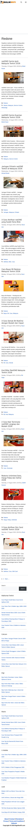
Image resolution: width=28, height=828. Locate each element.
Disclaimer (19, 819)
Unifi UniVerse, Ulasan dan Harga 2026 (12, 797)
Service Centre (18, 105)
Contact (12, 819)
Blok (10, 261)
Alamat (5, 105)
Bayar (5, 313)
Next (7, 579)
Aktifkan (6, 261)
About (6, 819)
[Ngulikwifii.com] (8, 2)
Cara (13, 261)
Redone (6, 103)
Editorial (14, 823)
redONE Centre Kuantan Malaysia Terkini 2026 (11, 116)
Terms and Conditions (17, 821)
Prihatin (17, 212)
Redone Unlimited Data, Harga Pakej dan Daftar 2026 (11, 478)
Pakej (9, 520)
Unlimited (14, 520)
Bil (8, 313)
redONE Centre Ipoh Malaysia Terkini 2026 (10, 62)
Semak (11, 362)
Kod (7, 414)
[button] (21, 2)
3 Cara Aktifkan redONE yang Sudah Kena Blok (11, 221)
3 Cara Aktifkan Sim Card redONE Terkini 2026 (12, 528)
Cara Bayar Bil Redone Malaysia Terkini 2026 (11, 270)
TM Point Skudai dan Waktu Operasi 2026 (13, 808)
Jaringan (6, 212)
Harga (5, 520)
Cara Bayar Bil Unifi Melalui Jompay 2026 (13, 812)
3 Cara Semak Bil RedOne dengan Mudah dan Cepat (12, 322)
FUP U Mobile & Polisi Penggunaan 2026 (12, 767)
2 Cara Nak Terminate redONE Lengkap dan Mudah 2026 (10, 424)
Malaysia (10, 105)
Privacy (5, 821)
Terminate (9, 468)
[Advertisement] (14, 19)
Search (3, 585)
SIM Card (15, 571)
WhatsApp (4, 107)
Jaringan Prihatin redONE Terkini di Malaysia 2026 (12, 167)
